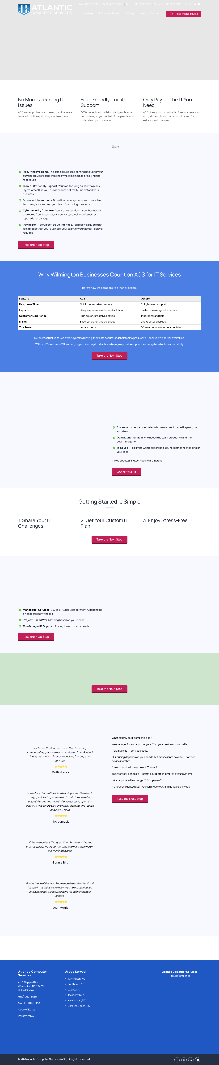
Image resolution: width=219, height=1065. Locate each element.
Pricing (130, 13)
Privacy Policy (26, 1016)
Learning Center (149, 13)
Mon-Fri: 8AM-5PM (89, 4)
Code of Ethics (26, 1009)
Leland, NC (74, 989)
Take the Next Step (186, 14)
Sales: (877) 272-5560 (138, 4)
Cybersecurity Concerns (38, 210)
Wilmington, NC (76, 978)
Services (88, 13)
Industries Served (109, 13)
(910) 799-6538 (114, 4)
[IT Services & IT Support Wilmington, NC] (45, 9)
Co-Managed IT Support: (39, 626)
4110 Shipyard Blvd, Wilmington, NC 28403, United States (31, 986)
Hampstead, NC (77, 1000)
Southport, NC (76, 984)
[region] (109, 309)
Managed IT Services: (36, 609)
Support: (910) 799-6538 (167, 4)
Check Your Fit (126, 472)
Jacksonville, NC (77, 995)
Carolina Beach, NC (79, 1006)
